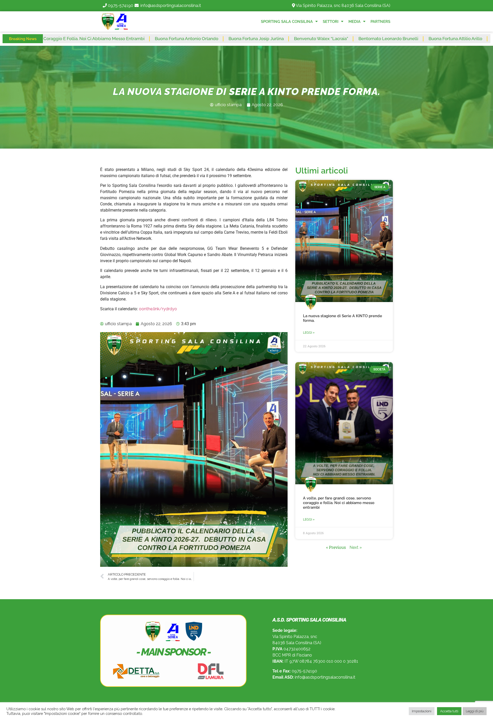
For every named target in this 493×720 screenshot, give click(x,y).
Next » (355, 547)
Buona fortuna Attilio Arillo (406, 38)
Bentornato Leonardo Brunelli (339, 38)
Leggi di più (474, 711)
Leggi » (309, 332)
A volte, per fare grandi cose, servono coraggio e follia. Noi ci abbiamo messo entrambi (338, 503)
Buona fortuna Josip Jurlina (207, 38)
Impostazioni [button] (421, 711)
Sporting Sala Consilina (287, 21)
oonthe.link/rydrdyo (158, 308)
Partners (380, 21)
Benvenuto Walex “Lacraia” (272, 38)
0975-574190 (120, 5)
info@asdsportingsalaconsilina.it (170, 5)
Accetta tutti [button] (449, 711)
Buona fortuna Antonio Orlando (137, 38)
